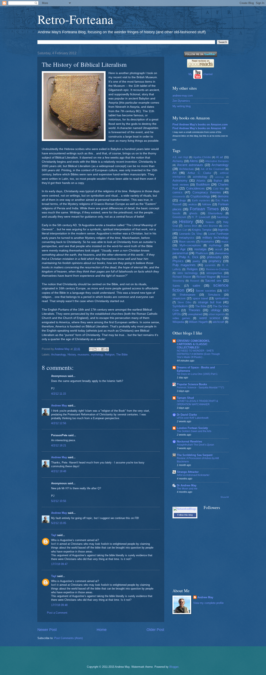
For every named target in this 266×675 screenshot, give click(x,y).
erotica (192, 204)
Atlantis (201, 180)
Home (102, 630)
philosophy (214, 257)
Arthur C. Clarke (199, 173)
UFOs (176, 314)
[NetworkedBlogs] (185, 508)
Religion (110, 354)
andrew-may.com (182, 95)
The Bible (122, 354)
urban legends (216, 314)
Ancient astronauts (190, 165)
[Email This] (91, 349)
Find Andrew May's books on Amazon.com (200, 124)
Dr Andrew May (186, 485)
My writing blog (181, 106)
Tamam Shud (185, 397)
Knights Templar (202, 229)
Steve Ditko (184, 302)
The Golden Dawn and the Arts (194, 431)
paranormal (180, 253)
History (72, 354)
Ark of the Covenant (212, 169)
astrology (219, 177)
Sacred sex (213, 280)
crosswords (178, 196)
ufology (216, 310)
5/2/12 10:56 (58, 501)
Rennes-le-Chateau (217, 269)
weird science (209, 318)
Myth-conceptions (190, 245)
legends (223, 229)
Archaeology (58, 354)
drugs (182, 200)
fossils (176, 213)
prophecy (215, 261)
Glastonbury (215, 213)
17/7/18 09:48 (59, 605)
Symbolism (180, 306)
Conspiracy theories (206, 192)
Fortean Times (204, 208)
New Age (179, 249)
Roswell (194, 281)
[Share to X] (99, 349)
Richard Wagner (206, 276)
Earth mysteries (201, 200)
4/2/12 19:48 (58, 471)
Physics (177, 261)
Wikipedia (178, 321)
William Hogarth (198, 321)
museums (83, 354)
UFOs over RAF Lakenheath (193, 417)
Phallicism (202, 253)
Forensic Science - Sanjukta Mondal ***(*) (200, 387)
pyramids (210, 265)
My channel (200, 74)
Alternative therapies (217, 161)
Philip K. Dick (188, 257)
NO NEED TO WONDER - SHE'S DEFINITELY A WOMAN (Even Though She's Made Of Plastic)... (198, 354)
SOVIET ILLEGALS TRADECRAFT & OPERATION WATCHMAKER (197, 403)
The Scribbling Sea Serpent (194, 455)
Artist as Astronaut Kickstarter (193, 475)
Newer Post (47, 630)
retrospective (214, 273)
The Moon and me (187, 488)
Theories (194, 310)
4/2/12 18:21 (58, 445)
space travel (200, 298)
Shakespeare (187, 294)
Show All (224, 497)
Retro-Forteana (75, 19)
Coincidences (195, 188)
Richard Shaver (181, 276)
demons (223, 196)
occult (218, 249)
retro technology (187, 273)
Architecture (186, 169)
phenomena (222, 253)
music (225, 241)
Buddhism (203, 184)
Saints (176, 285)
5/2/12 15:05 (58, 523)
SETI (226, 291)
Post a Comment (57, 612)
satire (196, 285)
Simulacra (214, 294)
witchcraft (218, 321)
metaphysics (186, 237)
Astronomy (179, 180)
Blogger (173, 666)
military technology (215, 237)
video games (181, 318)
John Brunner (210, 226)
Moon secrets (187, 241)
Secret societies (206, 290)
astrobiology (200, 176)
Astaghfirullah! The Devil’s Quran (195, 444)
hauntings (223, 217)
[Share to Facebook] (103, 349)
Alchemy (177, 161)
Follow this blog (185, 515)
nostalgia (200, 249)
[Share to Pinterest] (107, 349)
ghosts (193, 213)
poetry (196, 261)
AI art (219, 157)
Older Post (155, 630)
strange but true (209, 302)
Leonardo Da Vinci (190, 233)
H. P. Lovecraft (201, 217)
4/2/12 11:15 (58, 393)
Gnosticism (179, 217)
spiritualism (222, 298)
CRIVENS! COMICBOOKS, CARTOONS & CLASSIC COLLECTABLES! (193, 344)
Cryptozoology (200, 196)
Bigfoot (218, 180)
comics (177, 192)
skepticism (179, 298)
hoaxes (210, 222)
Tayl (53, 535)
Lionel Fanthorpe (218, 233)
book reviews (180, 184)
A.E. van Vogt (180, 157)
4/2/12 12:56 (58, 423)
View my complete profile (208, 602)
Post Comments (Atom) (68, 638)
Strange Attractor (188, 471)
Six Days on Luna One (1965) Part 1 (197, 374)
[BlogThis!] (95, 349)
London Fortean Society (192, 428)
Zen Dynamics (181, 100)
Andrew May (59, 405)
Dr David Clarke (187, 414)
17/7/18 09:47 (59, 564)
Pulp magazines (184, 265)
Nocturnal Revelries (189, 441)
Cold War (218, 188)
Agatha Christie (202, 157)
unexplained (195, 314)
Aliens (194, 161)
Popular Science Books (192, 384)
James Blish (190, 226)
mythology (97, 354)
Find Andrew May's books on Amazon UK (199, 128)
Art (174, 173)
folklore (206, 204)
